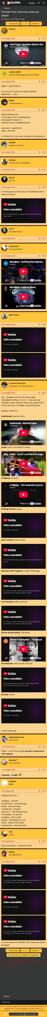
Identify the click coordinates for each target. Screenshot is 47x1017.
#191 (44, 746)
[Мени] (4, 3)
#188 (44, 256)
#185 (44, 170)
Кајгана (7, 1002)
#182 (44, 81)
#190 (44, 393)
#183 (44, 110)
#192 (44, 770)
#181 (44, 38)
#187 (44, 238)
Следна (35, 23)
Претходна (14, 23)
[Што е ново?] (38, 3)
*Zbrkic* (6, 19)
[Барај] (43, 3)
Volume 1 (23, 399)
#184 (44, 152)
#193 (44, 791)
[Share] (39, 38)
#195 (44, 861)
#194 (44, 841)
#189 (44, 324)
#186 (44, 187)
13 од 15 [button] (25, 23)
